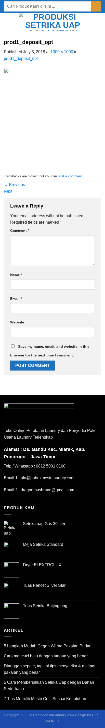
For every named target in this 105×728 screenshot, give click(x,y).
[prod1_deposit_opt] (52, 116)
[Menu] (7, 22)
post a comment (70, 176)
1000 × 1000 (61, 52)
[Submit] (96, 6)
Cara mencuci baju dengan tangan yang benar (46, 656)
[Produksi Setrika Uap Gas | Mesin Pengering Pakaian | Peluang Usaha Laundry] (53, 22)
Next (10, 191)
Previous (14, 184)
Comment (19, 231)
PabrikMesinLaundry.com (53, 715)
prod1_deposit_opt (21, 58)
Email (16, 299)
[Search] (99, 22)
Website (17, 322)
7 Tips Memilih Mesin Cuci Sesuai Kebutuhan (45, 699)
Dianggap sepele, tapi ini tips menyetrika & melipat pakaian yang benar (49, 669)
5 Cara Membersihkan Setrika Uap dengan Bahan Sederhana (49, 685)
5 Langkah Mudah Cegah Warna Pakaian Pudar (47, 646)
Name (16, 275)
